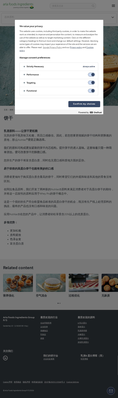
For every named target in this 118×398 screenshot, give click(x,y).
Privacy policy (76, 47)
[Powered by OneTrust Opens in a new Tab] (90, 112)
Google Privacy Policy (52, 47)
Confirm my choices (84, 104)
